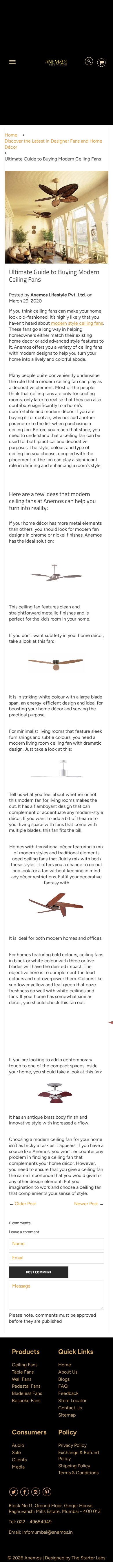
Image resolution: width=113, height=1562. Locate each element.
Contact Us (70, 1407)
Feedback (68, 1393)
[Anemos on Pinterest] (47, 1494)
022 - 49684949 (34, 1521)
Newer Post (86, 1203)
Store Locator (72, 1400)
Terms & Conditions (78, 1472)
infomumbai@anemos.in (47, 1532)
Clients (19, 1459)
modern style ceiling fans (76, 323)
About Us (67, 1372)
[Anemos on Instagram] (35, 1494)
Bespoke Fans (26, 1400)
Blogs (64, 1379)
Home (11, 135)
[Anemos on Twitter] (13, 1494)
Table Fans (23, 1372)
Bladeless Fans (27, 1393)
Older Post (25, 1203)
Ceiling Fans (24, 1364)
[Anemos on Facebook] (24, 1494)
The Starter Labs (88, 1558)
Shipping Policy (74, 1465)
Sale (16, 1452)
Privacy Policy (72, 1445)
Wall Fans (21, 1379)
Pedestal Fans (26, 1386)
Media (18, 1467)
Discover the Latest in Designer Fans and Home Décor (53, 144)
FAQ (63, 1386)
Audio (18, 1445)
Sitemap (67, 1415)
